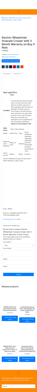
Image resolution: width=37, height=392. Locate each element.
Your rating (7, 242)
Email (5, 266)
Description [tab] (7, 73)
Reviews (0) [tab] (17, 73)
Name (5, 259)
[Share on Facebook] (7, 66)
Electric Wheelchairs (13, 54)
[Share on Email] (3, 66)
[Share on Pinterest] (14, 66)
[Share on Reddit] (21, 66)
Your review (7, 248)
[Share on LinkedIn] (18, 66)
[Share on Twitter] (10, 66)
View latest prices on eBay (11, 219)
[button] (18, 11)
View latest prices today (11, 61)
